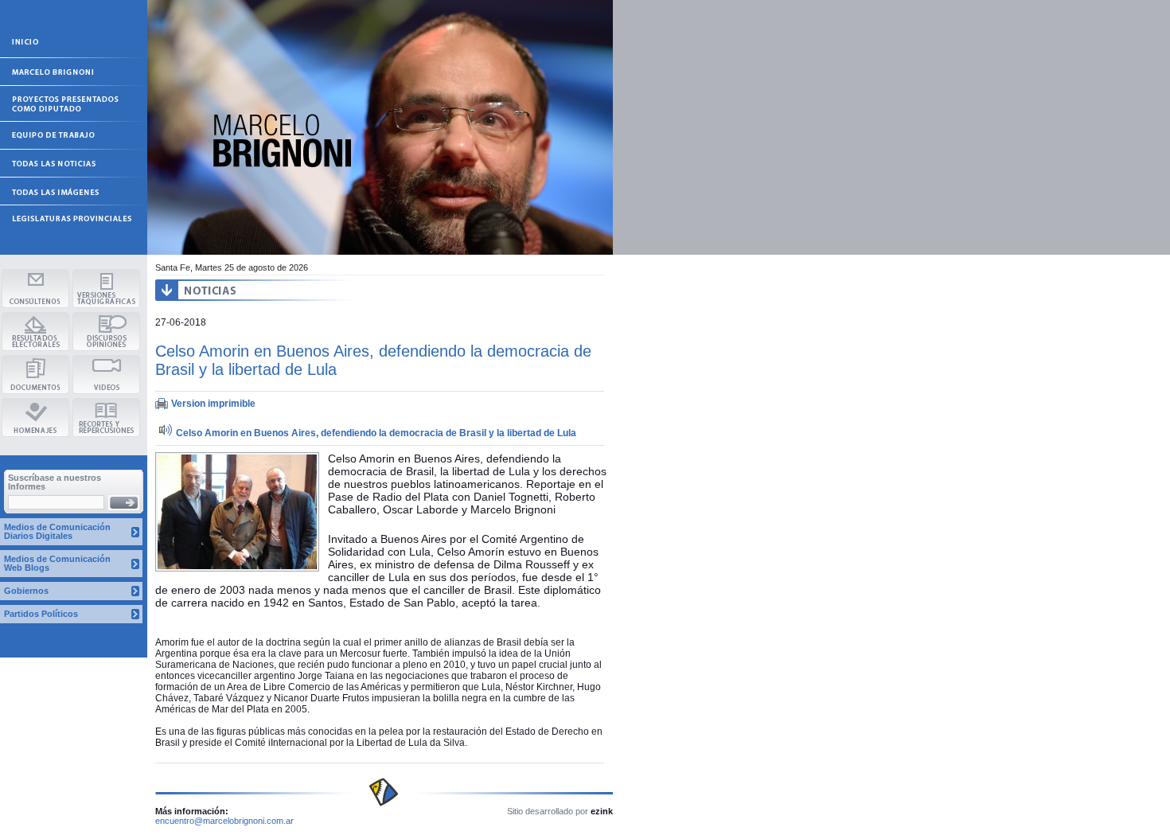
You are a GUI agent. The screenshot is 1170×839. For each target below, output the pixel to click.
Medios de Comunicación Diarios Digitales (57, 531)
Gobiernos (26, 590)
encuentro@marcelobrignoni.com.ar (224, 820)
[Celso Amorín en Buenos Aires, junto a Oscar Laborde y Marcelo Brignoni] (237, 568)
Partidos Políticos (41, 614)
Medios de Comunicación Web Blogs (57, 563)
